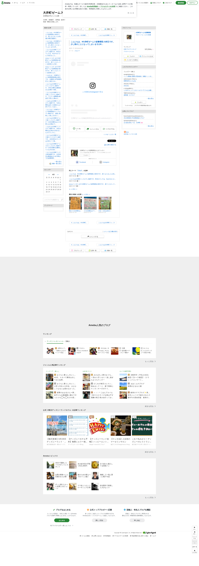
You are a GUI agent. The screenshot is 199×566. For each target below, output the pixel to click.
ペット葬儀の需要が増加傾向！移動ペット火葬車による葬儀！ (139, 76)
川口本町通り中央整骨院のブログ (134, 118)
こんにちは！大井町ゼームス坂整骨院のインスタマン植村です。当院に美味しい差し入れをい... (53, 112)
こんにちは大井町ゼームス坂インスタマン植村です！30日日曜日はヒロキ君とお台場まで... (53, 121)
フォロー (85, 155)
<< (49, 174)
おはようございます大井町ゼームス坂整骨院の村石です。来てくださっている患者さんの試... (92, 184)
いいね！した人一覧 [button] (110, 134)
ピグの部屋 (148, 35)
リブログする (109, 129)
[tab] (55, 341)
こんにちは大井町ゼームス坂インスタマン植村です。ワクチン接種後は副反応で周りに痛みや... (53, 95)
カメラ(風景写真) (125, 371)
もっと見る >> (73, 189)
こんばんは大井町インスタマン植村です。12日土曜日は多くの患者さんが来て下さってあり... (53, 104)
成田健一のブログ (129, 95)
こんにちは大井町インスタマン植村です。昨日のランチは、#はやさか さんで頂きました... (92, 179)
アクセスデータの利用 (121, 536)
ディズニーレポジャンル (55, 341)
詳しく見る (99, 520)
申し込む (137, 520)
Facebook (82, 162)
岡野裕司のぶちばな (130, 81)
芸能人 (68, 341)
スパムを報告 (85, 536)
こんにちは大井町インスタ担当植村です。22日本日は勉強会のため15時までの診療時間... (53, 155)
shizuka (126, 86)
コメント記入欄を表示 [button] (110, 231)
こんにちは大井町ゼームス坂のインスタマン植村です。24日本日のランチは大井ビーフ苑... (53, 138)
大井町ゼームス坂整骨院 (143, 32)
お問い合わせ (97, 536)
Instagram (106, 162)
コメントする (93, 236)
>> (58, 174)
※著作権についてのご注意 (130, 134)
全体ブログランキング (130, 49)
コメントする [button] (94, 129)
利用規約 (108, 536)
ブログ (77, 51)
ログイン (192, 3)
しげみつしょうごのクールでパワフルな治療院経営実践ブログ (139, 90)
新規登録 (181, 3)
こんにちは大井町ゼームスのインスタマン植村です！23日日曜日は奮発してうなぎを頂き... (53, 146)
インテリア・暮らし (52, 371)
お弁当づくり (87, 371)
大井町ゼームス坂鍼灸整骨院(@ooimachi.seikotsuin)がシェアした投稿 (96, 118)
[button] (194, 551)
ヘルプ (154, 536)
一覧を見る (150, 98)
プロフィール (139, 35)
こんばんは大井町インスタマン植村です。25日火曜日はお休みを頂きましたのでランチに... (53, 129)
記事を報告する (111, 145)
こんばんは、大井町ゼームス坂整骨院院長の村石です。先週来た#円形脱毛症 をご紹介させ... (53, 78)
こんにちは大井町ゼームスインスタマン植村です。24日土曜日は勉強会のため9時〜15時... (53, 87)
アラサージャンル (129, 51)
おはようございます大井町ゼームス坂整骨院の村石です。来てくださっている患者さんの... (53, 69)
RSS (127, 132)
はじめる (62, 520)
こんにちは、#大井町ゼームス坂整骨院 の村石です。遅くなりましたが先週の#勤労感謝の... (92, 174)
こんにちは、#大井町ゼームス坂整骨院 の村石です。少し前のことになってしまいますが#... (53, 44)
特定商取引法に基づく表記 (140, 536)
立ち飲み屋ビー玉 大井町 (133, 122)
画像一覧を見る (56, 163)
